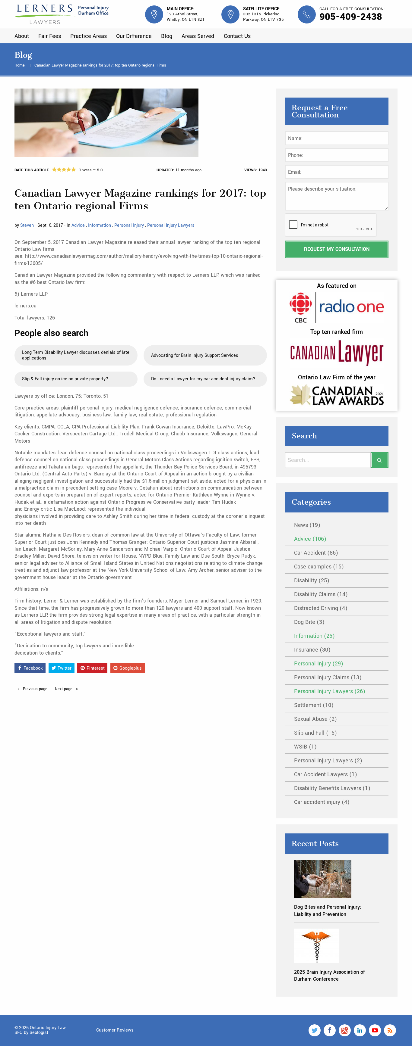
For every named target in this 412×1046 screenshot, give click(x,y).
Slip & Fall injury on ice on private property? (65, 379)
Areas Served (198, 36)
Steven (27, 225)
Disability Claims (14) (321, 594)
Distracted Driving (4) (320, 608)
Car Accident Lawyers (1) (325, 774)
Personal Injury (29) (318, 664)
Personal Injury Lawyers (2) (328, 760)
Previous (34, 689)
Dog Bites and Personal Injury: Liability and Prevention (327, 910)
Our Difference (134, 36)
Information (100, 225)
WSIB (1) (305, 747)
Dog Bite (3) (309, 622)
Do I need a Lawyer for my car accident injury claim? (203, 379)
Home (20, 65)
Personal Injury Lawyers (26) (329, 691)
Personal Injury (129, 225)
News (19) (307, 525)
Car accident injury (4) (322, 802)
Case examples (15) (319, 567)
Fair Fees (49, 36)
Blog (166, 36)
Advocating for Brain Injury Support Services (194, 355)
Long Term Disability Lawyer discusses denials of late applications (75, 355)
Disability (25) (311, 580)
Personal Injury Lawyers (171, 225)
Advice (78, 225)
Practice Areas (88, 36)
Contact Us (237, 36)
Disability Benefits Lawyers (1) (332, 788)
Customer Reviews (115, 1030)
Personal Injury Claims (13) (328, 677)
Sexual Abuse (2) (315, 719)
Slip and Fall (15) (315, 733)
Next (64, 689)
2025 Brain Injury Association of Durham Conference (329, 975)
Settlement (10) (314, 705)
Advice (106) (310, 539)
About (21, 36)
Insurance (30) (312, 650)
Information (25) (314, 636)
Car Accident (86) (316, 553)
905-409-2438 (350, 16)
